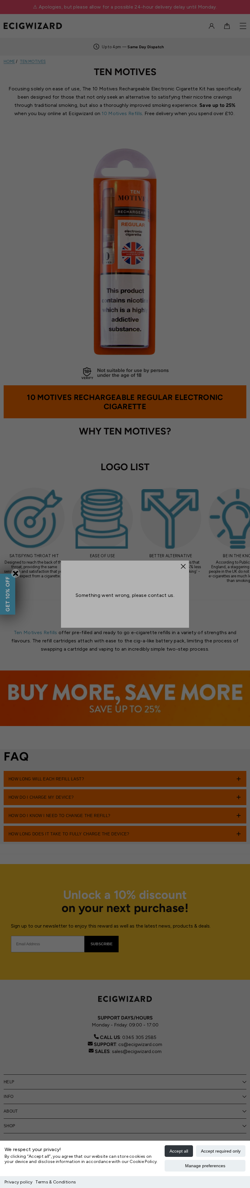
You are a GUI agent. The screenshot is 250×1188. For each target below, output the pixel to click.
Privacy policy (18, 1182)
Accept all (179, 1151)
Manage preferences (205, 1165)
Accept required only (221, 1151)
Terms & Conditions (55, 1182)
